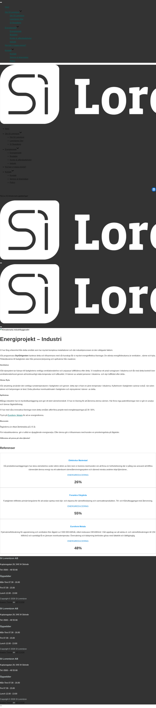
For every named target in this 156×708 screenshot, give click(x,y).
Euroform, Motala (15, 415)
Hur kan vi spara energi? (15, 45)
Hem (7, 7)
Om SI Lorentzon (12, 12)
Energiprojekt (10, 28)
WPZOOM (19, 602)
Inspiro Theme (6, 602)
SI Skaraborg (15, 23)
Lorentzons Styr (16, 19)
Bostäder (14, 35)
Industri (13, 42)
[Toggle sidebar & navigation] (1, 326)
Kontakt (8, 50)
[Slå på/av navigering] (1, 2)
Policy (12, 61)
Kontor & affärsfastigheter (21, 38)
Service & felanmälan (19, 57)
